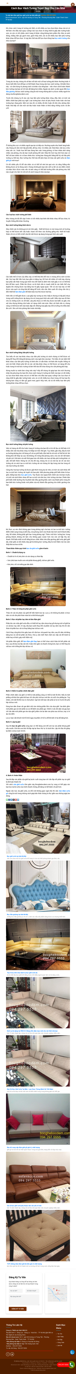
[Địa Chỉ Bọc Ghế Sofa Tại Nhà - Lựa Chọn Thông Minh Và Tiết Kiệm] (38, 1061)
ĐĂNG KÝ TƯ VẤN (18, 1309)
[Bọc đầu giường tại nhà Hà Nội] (38, 886)
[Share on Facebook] (9, 800)
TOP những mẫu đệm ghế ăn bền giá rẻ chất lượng (24, 1264)
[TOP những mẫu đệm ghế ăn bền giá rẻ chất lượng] (38, 1235)
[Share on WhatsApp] (7, 800)
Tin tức (38, 11)
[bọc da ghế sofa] (26, 548)
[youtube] (12, 1354)
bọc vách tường (61, 38)
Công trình (60, 1342)
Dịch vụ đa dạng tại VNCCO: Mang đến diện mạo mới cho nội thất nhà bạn (32, 1031)
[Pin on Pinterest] (16, 800)
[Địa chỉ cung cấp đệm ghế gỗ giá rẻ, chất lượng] (38, 1119)
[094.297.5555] (72, 1352)
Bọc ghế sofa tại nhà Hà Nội (16, 856)
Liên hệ (59, 1345)
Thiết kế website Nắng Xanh (38, 1370)
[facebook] (8, 1354)
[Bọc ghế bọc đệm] (7, 3)
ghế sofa (28, 475)
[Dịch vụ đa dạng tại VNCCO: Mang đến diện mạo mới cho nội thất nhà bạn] (38, 1002)
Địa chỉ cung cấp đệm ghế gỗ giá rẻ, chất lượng (23, 1147)
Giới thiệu (60, 1336)
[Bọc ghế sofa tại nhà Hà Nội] (38, 828)
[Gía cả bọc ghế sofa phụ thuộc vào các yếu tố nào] (38, 1177)
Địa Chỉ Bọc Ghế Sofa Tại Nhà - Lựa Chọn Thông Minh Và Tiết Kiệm (30, 1089)
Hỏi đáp (59, 1339)
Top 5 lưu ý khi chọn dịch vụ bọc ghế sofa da (22, 973)
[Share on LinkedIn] (18, 800)
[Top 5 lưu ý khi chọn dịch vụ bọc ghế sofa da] (38, 944)
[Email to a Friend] (14, 800)
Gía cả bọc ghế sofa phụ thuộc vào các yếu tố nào (24, 1206)
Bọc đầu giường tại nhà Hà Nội (17, 914)
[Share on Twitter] (11, 800)
